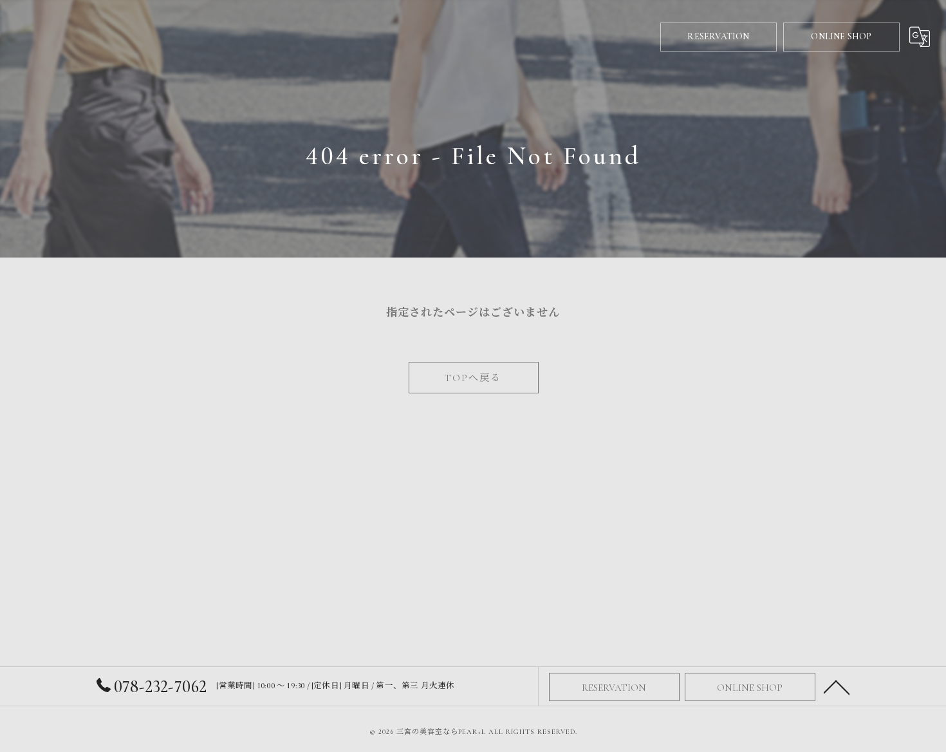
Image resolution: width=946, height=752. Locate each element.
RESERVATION (718, 36)
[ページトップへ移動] (836, 686)
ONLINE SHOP (841, 36)
